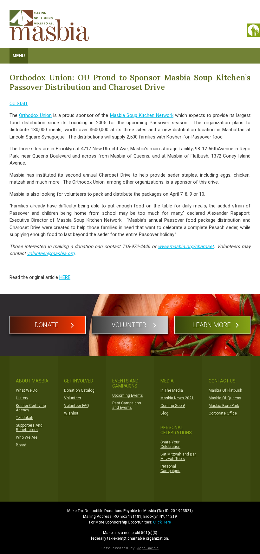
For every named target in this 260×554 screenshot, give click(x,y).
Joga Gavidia (148, 548)
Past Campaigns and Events (126, 405)
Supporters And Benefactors (29, 427)
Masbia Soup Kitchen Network (141, 115)
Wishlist (71, 413)
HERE (64, 277)
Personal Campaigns (170, 468)
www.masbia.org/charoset (186, 246)
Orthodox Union (35, 115)
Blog (164, 413)
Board (21, 445)
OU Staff (19, 103)
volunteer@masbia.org (51, 253)
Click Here (162, 522)
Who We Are (26, 437)
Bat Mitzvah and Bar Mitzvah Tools (178, 456)
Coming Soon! (172, 405)
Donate (46, 325)
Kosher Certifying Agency (31, 407)
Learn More (211, 325)
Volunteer (129, 325)
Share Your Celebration (170, 444)
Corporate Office (223, 413)
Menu (19, 55)
